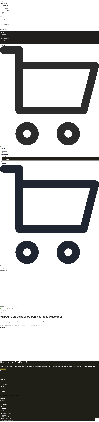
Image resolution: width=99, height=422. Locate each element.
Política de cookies (6, 416)
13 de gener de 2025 (4, 310)
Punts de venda (5, 5)
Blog (3, 12)
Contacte (4, 13)
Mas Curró (2, 306)
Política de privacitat (6, 418)
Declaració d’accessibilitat (7, 420)
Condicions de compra (7, 413)
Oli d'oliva (19, 325)
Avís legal (4, 415)
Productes (4, 3)
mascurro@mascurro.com (5, 24)
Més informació (3, 369)
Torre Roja (28, 325)
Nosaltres (4, 1)
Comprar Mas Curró (3, 29)
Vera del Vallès (34, 325)
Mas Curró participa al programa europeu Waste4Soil (31, 316)
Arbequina (2, 325)
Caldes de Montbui (9, 325)
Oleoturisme (7, 10)
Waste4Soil (39, 325)
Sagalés (23, 325)
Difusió (6, 8)
